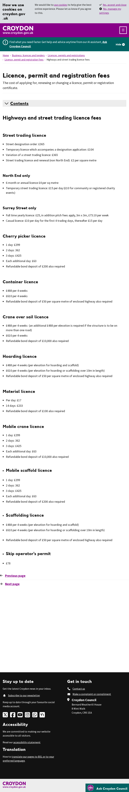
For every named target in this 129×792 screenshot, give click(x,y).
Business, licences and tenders (28, 55)
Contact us (79, 688)
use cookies (60, 4)
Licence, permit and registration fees (24, 59)
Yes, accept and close (114, 4)
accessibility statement (26, 742)
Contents (19, 103)
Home (6, 55)
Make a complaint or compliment (92, 694)
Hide (118, 44)
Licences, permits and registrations (66, 55)
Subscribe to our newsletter (24, 695)
